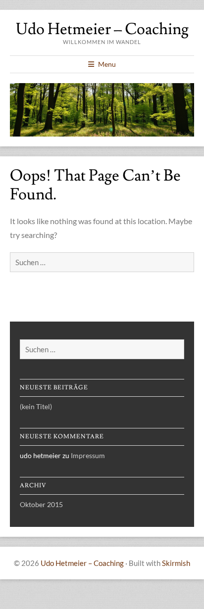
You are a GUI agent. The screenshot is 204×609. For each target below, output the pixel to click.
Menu (107, 64)
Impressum (88, 455)
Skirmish (176, 563)
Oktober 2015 (41, 504)
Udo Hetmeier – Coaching (102, 29)
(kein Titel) (36, 406)
